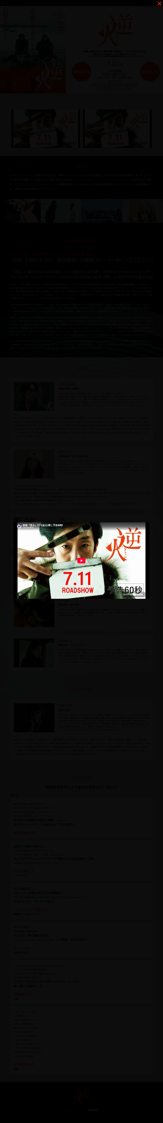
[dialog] (81, 561)
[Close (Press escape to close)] (159, 3)
